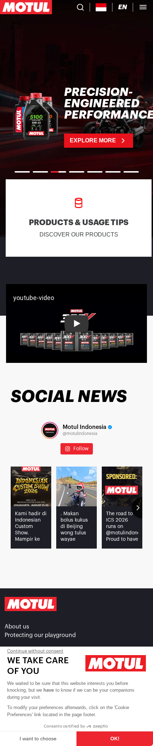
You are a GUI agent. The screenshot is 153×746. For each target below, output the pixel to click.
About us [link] (17, 627)
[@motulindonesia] (50, 430)
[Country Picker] (101, 7)
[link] (76, 117)
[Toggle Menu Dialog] (143, 7)
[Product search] (80, 7)
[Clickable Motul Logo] (26, 7)
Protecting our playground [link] (40, 635)
